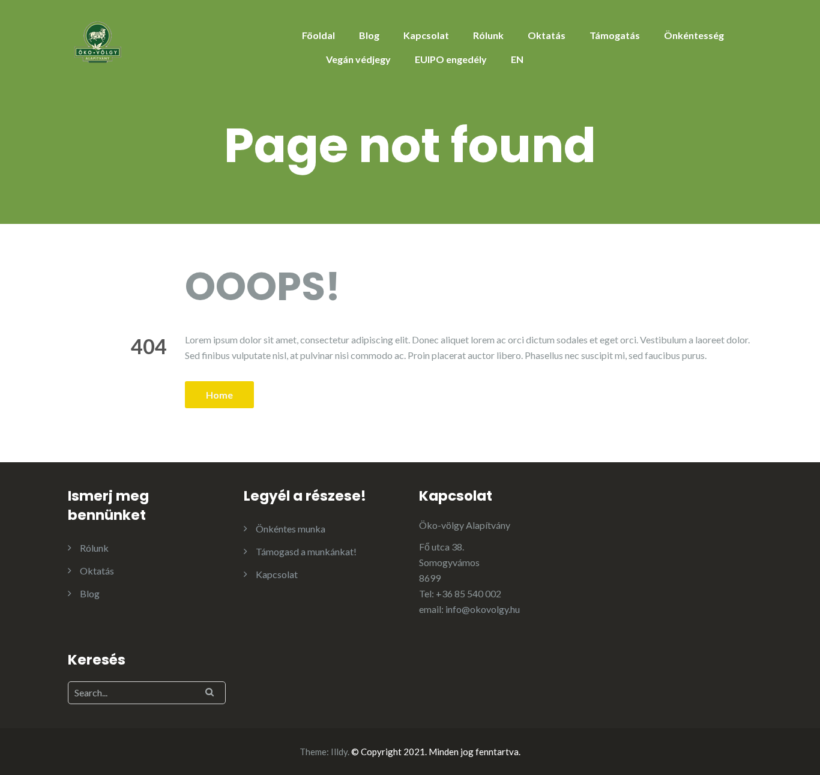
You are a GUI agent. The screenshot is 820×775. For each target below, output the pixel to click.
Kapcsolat (426, 35)
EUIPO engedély (451, 59)
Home (219, 394)
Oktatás (546, 35)
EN (517, 59)
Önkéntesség (694, 35)
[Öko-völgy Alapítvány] (98, 40)
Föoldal (318, 35)
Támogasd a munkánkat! (306, 551)
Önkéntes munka (290, 528)
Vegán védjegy (358, 59)
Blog (369, 35)
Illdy (339, 751)
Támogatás (614, 35)
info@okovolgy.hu (482, 609)
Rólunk (488, 35)
